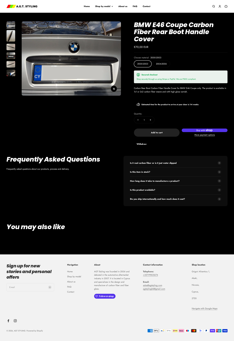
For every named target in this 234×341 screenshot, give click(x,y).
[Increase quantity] (150, 120)
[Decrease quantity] (138, 120)
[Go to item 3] (10, 47)
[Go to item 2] (10, 36)
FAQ (135, 6)
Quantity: (138, 113)
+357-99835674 (150, 274)
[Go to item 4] (10, 56)
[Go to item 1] (10, 25)
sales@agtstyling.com (152, 285)
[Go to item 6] (10, 73)
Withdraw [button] (142, 144)
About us (122, 6)
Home (87, 6)
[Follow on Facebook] (8, 321)
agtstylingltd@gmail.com (154, 288)
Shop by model (102, 6)
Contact (146, 6)
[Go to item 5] (10, 64)
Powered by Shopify (35, 330)
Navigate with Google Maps (204, 308)
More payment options (204, 134)
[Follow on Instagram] (15, 321)
